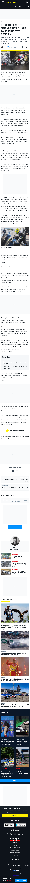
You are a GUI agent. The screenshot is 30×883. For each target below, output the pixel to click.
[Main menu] (3, 2)
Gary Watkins (7, 46)
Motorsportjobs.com (15, 847)
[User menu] (26, 2)
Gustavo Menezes (12, 422)
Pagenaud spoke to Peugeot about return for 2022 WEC (15, 362)
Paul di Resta (21, 420)
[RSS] (23, 833)
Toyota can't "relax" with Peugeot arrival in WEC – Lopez (15, 367)
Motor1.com (15, 845)
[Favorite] (22, 46)
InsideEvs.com (15, 842)
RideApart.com (15, 855)
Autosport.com (15, 850)
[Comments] (26, 46)
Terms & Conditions (6, 878)
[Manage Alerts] (17, 470)
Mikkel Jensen (18, 415)
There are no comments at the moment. (15, 500)
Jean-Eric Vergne (6, 436)
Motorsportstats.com (15, 852)
